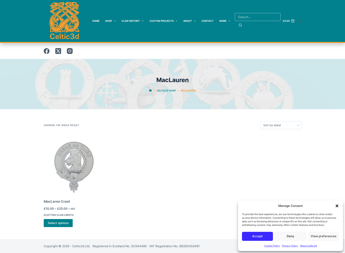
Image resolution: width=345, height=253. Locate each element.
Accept (257, 236)
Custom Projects (162, 20)
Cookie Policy (272, 245)
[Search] (240, 25)
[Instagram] (70, 51)
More (222, 20)
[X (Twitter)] (58, 51)
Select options (58, 223)
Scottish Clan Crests (59, 214)
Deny (290, 236)
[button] (337, 206)
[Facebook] (47, 51)
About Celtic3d (308, 245)
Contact (207, 20)
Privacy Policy (290, 245)
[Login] (299, 21)
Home (95, 20)
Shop (108, 20)
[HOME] (150, 90)
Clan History (131, 20)
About (187, 20)
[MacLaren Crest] (74, 164)
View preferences (323, 236)
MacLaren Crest (57, 201)
